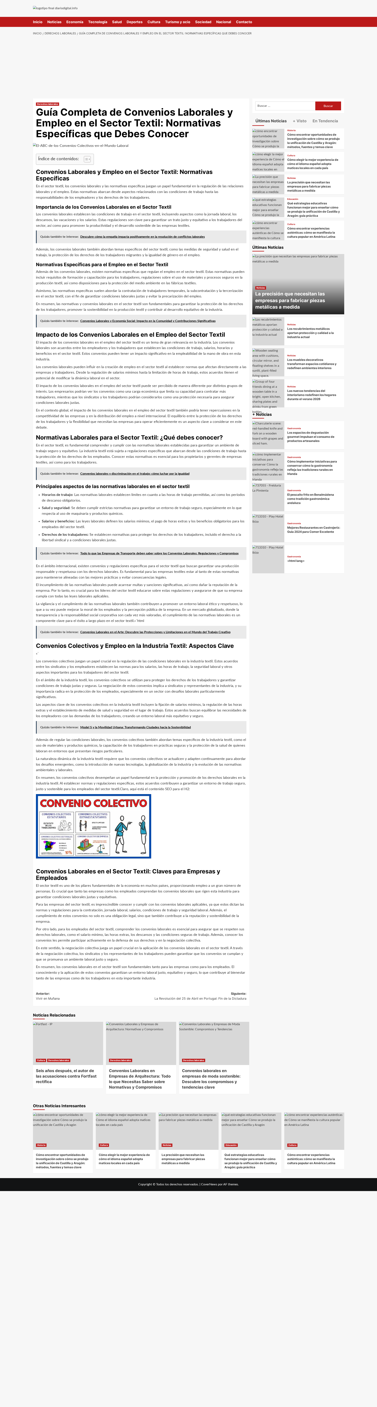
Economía (74, 22)
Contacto (244, 22)
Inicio (37, 22)
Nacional (223, 22)
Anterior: (48, 996)
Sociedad (203, 22)
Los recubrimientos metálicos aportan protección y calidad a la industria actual (310, 333)
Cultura (153, 22)
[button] (341, 21)
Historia (291, 130)
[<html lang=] (268, 559)
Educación (292, 199)
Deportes (135, 22)
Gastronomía (294, 428)
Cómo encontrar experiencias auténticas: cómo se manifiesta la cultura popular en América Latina (311, 233)
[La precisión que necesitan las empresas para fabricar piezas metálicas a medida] (268, 184)
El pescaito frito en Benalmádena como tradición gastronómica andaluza (310, 499)
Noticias (54, 22)
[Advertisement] (188, 67)
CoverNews (209, 1184)
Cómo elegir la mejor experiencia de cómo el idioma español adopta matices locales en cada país (312, 164)
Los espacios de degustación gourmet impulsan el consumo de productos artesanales (310, 437)
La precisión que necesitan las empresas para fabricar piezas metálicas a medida (309, 186)
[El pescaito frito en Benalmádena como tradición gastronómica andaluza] (268, 497)
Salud (117, 22)
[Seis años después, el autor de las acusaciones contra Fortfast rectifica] (68, 1043)
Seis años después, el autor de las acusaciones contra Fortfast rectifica (66, 1076)
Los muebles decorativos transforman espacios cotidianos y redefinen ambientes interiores (312, 364)
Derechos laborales (47, 104)
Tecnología (97, 22)
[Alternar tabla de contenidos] (85, 159)
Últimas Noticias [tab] (270, 121)
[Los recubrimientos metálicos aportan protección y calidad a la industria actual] (268, 331)
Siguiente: (200, 996)
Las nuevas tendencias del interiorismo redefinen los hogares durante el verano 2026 (311, 395)
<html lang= (296, 561)
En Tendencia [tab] (325, 121)
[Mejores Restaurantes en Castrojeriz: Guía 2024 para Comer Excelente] (268, 528)
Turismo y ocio (177, 22)
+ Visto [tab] (299, 121)
